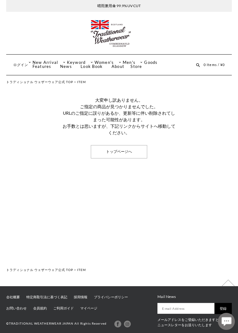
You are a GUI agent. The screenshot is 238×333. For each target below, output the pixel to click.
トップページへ (119, 151)
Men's (129, 62)
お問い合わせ (16, 308)
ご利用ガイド (63, 308)
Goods (150, 62)
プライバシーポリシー (111, 297)
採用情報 (80, 297)
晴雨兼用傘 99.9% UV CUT (119, 5)
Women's (104, 62)
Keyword (76, 62)
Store (136, 66)
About (118, 66)
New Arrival (45, 62)
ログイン (20, 65)
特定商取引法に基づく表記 (46, 297)
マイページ (88, 308)
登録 (223, 308)
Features (42, 66)
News (66, 66)
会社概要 (13, 297)
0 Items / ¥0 (214, 65)
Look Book (92, 66)
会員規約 (40, 308)
